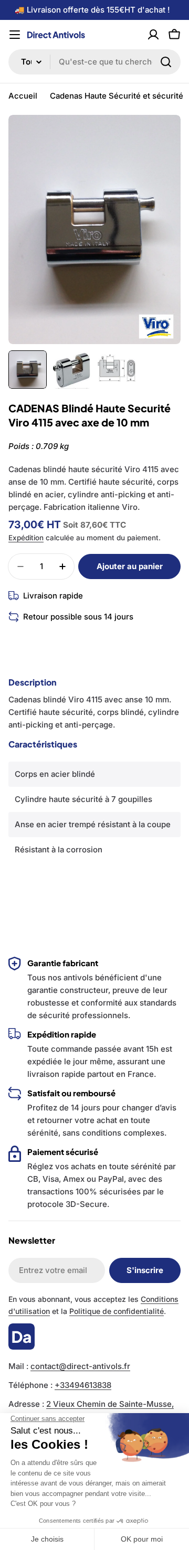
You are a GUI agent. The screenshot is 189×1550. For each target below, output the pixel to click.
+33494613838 (83, 1385)
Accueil (22, 96)
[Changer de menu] (14, 34)
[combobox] (94, 61)
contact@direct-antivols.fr (80, 1366)
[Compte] (153, 34)
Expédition (26, 537)
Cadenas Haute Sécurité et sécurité (116, 96)
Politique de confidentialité (116, 1311)
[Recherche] (166, 62)
